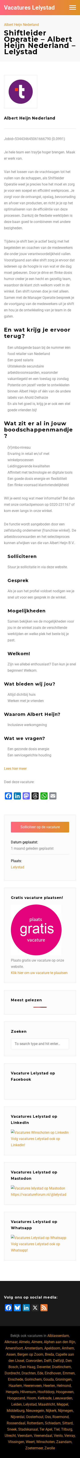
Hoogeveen (65, 1392)
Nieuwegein (35, 1410)
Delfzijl (58, 1361)
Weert (30, 1442)
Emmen (69, 1373)
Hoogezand (16, 1398)
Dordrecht (12, 1373)
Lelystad (17, 867)
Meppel (62, 1404)
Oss (48, 1417)
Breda (49, 1354)
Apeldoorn (52, 1348)
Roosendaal (16, 1423)
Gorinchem (33, 1379)
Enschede (15, 1379)
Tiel (57, 1429)
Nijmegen (65, 1410)
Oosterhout (34, 1417)
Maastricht (46, 1404)
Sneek (12, 1429)
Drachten (29, 1373)
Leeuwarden (62, 1398)
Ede (40, 1373)
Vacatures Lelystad (29, 7)
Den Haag (27, 1367)
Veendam (24, 1435)
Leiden (16, 1404)
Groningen (63, 1379)
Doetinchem (61, 1367)
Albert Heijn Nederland (21, 25)
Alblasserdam (58, 1336)
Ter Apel (46, 1429)
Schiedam (53, 1423)
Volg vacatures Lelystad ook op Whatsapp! (35, 1247)
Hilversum (28, 1392)
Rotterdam (35, 1423)
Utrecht (10, 1435)
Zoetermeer (34, 1448)
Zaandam (64, 1442)
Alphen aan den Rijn (59, 1342)
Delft (48, 1361)
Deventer (43, 1367)
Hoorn (31, 1398)
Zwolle (49, 1448)
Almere (36, 1342)
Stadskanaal (28, 1429)
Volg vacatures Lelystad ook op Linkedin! (35, 1142)
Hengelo (12, 1392)
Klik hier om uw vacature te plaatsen (39, 973)
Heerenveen (33, 1386)
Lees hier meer (15, 768)
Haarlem (15, 1386)
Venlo (58, 1435)
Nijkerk (51, 1410)
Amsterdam (33, 1348)
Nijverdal (17, 1417)
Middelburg (15, 1410)
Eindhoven (53, 1373)
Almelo (24, 1342)
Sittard (67, 1423)
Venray (69, 1435)
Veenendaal (43, 1435)
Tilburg (66, 1429)
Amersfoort (14, 1348)
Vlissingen (16, 1442)
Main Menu (72, 7)
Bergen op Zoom (30, 1354)
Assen (11, 1354)
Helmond (64, 1386)
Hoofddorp (46, 1392)
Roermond (60, 1417)
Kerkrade (45, 1398)
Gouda (48, 1379)
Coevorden (34, 1361)
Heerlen (49, 1386)
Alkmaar (10, 1342)
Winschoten (45, 1442)
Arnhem (68, 1348)
